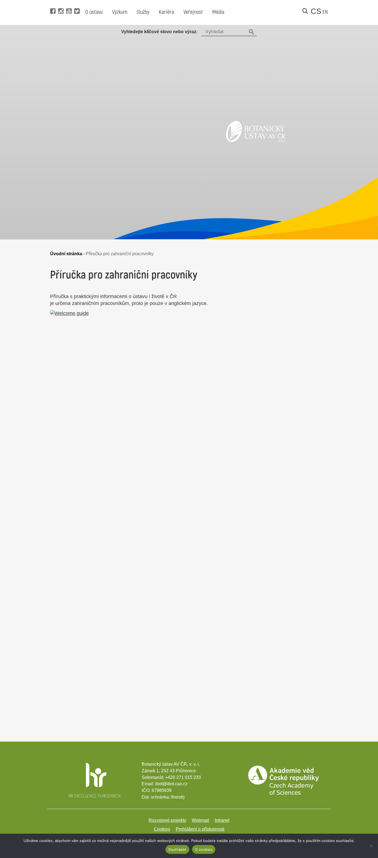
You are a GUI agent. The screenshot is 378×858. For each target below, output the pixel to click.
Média (218, 12)
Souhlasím (177, 849)
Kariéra (166, 12)
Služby (143, 12)
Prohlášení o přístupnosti (200, 829)
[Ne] (371, 846)
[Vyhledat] (305, 11)
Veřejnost (193, 12)
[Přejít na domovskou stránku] (256, 140)
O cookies (204, 849)
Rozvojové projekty (167, 820)
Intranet (222, 820)
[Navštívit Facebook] (52, 3)
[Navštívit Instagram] (60, 3)
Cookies (162, 829)
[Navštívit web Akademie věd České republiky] (283, 793)
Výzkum (119, 12)
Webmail (200, 820)
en (325, 12)
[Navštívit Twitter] (76, 3)
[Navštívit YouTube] (68, 3)
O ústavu (94, 12)
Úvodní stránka (66, 253)
